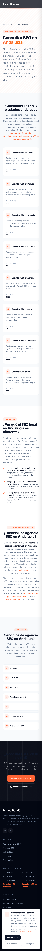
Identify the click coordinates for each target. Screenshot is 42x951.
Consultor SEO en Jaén (22, 309)
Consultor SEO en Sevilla (22, 152)
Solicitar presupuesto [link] (19, 778)
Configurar (30, 944)
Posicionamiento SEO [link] (12, 844)
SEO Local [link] (7, 856)
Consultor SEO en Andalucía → (10, 885)
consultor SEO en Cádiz (20, 133)
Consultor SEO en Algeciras (24, 340)
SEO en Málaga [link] (9, 880)
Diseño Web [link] (8, 860)
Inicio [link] (5, 25)
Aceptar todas (12, 937)
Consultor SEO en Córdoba (23, 246)
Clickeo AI (23, 570)
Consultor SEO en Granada (23, 215)
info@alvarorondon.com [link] (13, 903)
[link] (5, 830)
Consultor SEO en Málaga (23, 184)
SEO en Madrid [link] (9, 876)
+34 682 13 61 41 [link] (10, 899)
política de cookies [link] (25, 931)
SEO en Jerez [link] (27, 873)
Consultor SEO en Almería (23, 278)
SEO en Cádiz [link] (8, 873)
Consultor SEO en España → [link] (29, 885)
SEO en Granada (28, 880)
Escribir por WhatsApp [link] (22, 787)
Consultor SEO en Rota (21, 372)
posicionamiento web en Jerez (16, 136)
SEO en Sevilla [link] (28, 876)
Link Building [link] (8, 852)
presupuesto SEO (13, 599)
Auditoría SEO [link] (8, 848)
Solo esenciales (13, 944)
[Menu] (36, 4)
